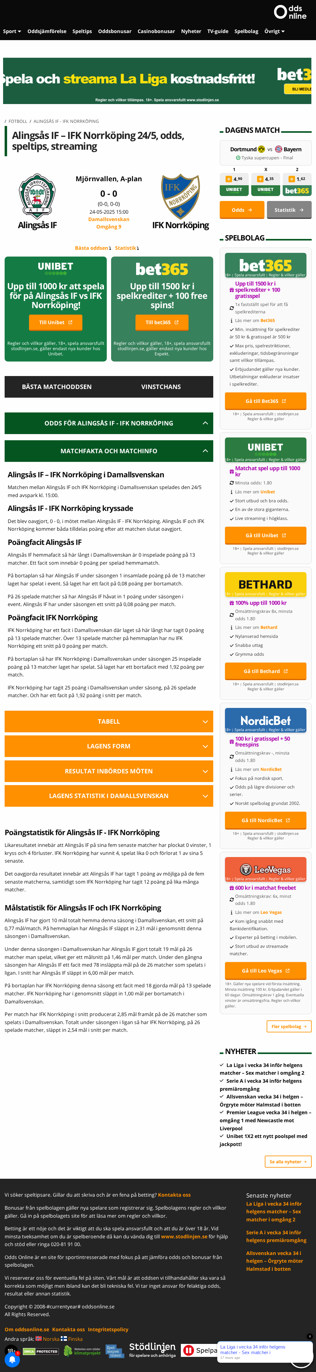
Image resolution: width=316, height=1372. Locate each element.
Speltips (82, 31)
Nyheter (191, 31)
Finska (75, 1339)
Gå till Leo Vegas (262, 970)
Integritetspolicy (108, 1329)
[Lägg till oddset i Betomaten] (228, 179)
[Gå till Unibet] (265, 449)
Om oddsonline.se (27, 1329)
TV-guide (217, 31)
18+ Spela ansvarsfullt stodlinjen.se (266, 414)
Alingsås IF (37, 224)
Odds (238, 210)
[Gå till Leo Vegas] (265, 869)
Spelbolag (246, 31)
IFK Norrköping (180, 224)
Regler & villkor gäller (287, 275)
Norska (51, 1339)
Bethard (268, 627)
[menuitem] (12, 31)
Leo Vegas (271, 912)
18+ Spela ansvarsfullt (244, 275)
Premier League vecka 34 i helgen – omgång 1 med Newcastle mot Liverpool (265, 1120)
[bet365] (297, 190)
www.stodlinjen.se (184, 1236)
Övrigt (272, 31)
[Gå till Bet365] (265, 265)
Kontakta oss (174, 1194)
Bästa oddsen (91, 248)
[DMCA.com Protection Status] (41, 1351)
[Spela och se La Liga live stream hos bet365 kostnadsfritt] (158, 81)
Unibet (267, 492)
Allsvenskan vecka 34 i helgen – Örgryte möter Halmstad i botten (274, 1261)
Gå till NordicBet (262, 820)
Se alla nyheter (285, 1162)
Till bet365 (158, 322)
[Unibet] (234, 190)
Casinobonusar (156, 31)
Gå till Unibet (262, 535)
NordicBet (271, 769)
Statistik (125, 248)
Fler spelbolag (286, 1026)
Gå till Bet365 (262, 401)
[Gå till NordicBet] (265, 720)
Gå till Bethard (262, 671)
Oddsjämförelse (46, 31)
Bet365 (267, 320)
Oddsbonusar (114, 31)
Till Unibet (51, 322)
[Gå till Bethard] (265, 584)
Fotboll (18, 121)
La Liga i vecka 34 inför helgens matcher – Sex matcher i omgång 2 (274, 1211)
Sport (9, 31)
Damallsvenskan (109, 223)
